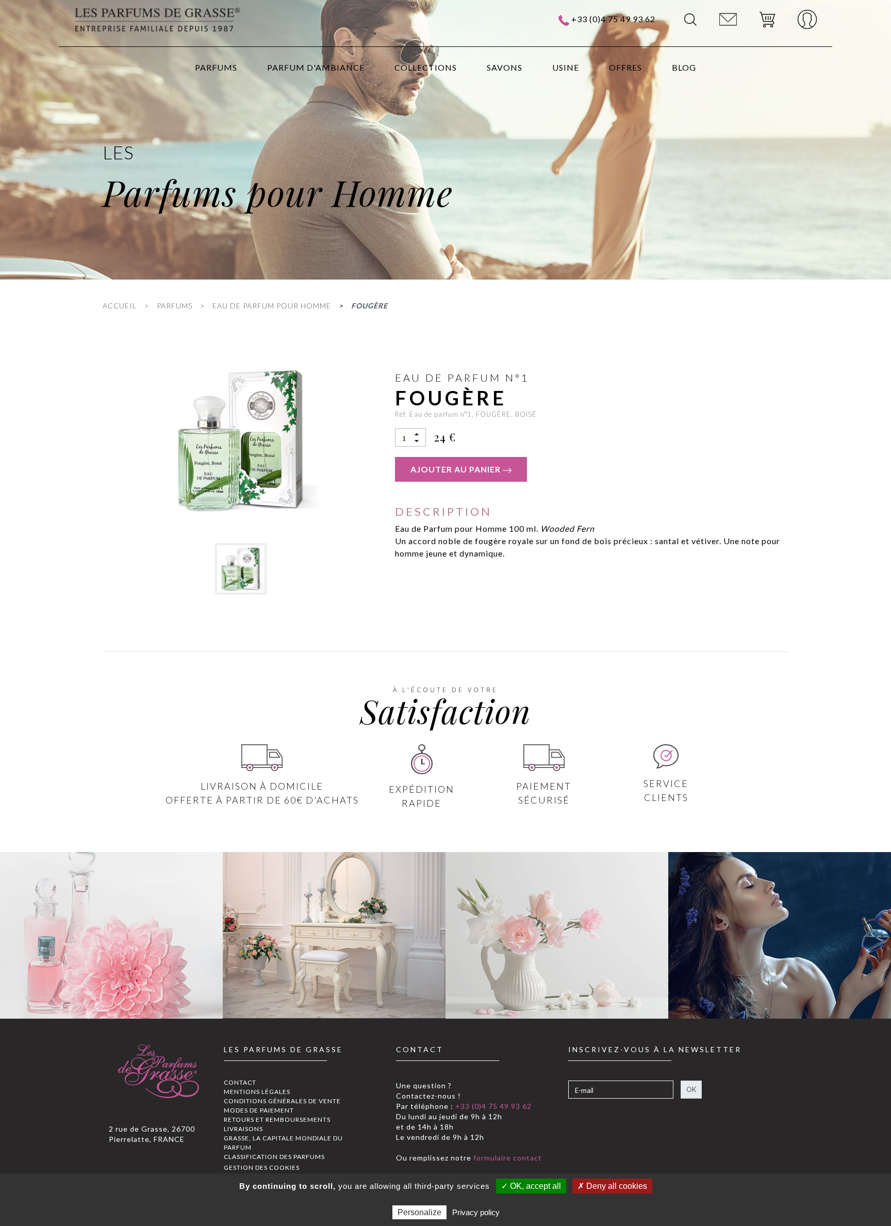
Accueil (120, 305)
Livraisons (243, 1129)
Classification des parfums (274, 1156)
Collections (425, 67)
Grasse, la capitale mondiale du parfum (283, 1142)
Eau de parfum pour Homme (271, 305)
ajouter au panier (456, 469)
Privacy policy (476, 1212)
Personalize (419, 1212)
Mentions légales (257, 1092)
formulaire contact (506, 1157)
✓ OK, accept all (531, 1186)
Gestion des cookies (262, 1167)
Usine (565, 67)
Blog (684, 67)
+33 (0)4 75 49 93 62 (613, 19)
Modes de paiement (259, 1110)
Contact (240, 1082)
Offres (625, 67)
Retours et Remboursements (277, 1119)
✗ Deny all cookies (612, 1186)
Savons (504, 67)
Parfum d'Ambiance (316, 67)
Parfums (216, 67)
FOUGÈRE (369, 305)
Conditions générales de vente (282, 1101)
